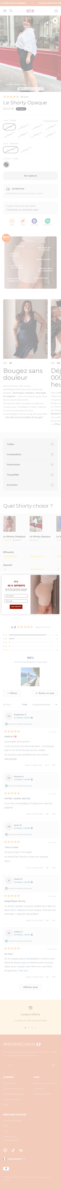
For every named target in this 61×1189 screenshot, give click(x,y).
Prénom (7, 593)
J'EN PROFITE (16, 607)
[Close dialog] (57, 577)
